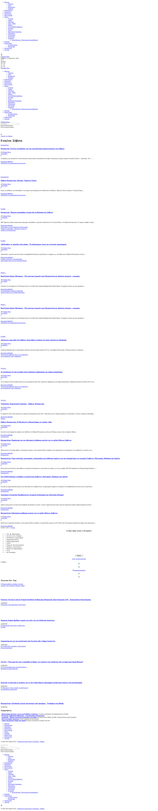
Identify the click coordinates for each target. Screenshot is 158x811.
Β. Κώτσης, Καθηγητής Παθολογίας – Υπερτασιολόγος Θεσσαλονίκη (23, 715)
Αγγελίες (10, 18)
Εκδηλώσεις (8, 14)
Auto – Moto (12, 23)
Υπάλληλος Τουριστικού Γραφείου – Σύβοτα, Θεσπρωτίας (22, 404)
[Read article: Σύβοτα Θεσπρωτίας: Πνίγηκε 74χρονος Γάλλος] (79, 169)
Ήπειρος (6, 2)
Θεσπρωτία (11, 7)
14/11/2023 (4, 313)
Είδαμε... (3, 272)
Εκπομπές (11, 38)
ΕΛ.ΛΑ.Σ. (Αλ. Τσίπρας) (14, 536)
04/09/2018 (4, 427)
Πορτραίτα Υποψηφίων (15, 32)
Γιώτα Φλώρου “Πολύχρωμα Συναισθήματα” (25, 40)
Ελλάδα (3, 209)
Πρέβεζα (10, 9)
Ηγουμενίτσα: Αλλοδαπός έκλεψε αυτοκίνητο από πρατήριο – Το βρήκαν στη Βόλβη (32, 703)
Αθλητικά (11, 22)
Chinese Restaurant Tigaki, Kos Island (14, 720)
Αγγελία (6, 50)
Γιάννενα (10, 4)
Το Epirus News (12, 45)
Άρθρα (10, 20)
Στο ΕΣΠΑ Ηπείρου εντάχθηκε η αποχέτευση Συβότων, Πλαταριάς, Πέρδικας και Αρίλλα (34, 477)
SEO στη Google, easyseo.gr (10, 719)
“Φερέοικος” (12, 35)
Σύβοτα (10, 136)
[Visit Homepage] (5, 56)
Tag (6, 136)
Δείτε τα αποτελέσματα (79, 559)
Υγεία (9, 30)
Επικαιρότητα (8, 10)
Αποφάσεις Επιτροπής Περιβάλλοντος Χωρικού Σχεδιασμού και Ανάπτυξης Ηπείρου (32, 495)
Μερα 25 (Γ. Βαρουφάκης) (14, 548)
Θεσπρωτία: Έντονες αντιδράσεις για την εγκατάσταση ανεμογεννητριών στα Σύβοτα (32, 149)
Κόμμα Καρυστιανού (13, 541)
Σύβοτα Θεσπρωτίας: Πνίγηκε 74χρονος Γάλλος (18, 180)
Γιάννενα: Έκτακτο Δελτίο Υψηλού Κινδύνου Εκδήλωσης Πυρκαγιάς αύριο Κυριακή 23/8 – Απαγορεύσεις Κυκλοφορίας (46, 600)
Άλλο (8, 550)
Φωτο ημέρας (8, 15)
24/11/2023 (4, 281)
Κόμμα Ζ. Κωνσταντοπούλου (15, 545)
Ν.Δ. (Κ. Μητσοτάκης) (13, 534)
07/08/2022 (4, 345)
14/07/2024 (4, 186)
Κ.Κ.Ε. (9, 543)
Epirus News (8, 43)
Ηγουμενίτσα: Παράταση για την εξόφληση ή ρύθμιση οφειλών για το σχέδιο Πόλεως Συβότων (36, 440)
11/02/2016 (4, 518)
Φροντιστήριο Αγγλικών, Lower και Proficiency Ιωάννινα (19, 714)
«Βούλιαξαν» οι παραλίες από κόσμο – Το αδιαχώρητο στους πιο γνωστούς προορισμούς (33, 244)
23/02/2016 (4, 463)
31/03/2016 (4, 445)
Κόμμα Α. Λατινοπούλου (14, 547)
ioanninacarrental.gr (79, 570)
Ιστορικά (10, 28)
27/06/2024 (4, 217)
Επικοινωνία (8, 48)
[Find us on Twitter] (1, 55)
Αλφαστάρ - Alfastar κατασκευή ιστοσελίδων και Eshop (19, 717)
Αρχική (3, 136)
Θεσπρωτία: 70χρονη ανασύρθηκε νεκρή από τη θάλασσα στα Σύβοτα (27, 212)
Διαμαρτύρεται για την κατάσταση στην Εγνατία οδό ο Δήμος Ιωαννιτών (28, 641)
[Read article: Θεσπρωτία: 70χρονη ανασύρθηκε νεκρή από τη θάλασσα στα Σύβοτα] (79, 201)
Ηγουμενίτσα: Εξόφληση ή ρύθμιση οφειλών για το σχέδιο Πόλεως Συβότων (29, 513)
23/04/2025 (4, 154)
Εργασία (6, 41)
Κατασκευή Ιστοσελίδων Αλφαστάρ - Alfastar (31, 741)
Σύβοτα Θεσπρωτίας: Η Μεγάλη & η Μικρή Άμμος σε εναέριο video (26, 422)
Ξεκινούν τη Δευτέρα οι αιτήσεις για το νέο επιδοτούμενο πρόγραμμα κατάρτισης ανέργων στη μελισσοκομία (41, 683)
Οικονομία (7, 12)
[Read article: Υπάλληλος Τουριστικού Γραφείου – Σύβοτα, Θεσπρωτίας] (79, 392)
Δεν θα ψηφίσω (11, 552)
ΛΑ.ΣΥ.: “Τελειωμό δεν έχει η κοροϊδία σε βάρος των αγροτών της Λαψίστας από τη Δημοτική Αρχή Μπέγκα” (42, 662)
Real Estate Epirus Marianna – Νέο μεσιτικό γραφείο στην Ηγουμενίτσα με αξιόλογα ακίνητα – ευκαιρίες (40, 276)
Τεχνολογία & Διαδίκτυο (15, 27)
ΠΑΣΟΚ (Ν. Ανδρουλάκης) (15, 538)
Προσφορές (11, 33)
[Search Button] (18, 124)
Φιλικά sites (11, 46)
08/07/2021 (4, 377)
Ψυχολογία (11, 37)
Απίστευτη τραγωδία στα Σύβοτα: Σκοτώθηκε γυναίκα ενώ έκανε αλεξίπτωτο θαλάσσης (33, 340)
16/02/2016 (4, 500)
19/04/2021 (4, 409)
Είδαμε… (11, 25)
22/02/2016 (4, 482)
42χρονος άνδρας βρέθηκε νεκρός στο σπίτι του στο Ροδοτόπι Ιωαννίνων (28, 620)
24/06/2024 (4, 249)
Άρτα (9, 5)
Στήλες (6, 17)
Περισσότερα (7, 161)
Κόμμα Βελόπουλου (13, 539)
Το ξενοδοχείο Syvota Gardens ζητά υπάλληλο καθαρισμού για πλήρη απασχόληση (31, 372)
